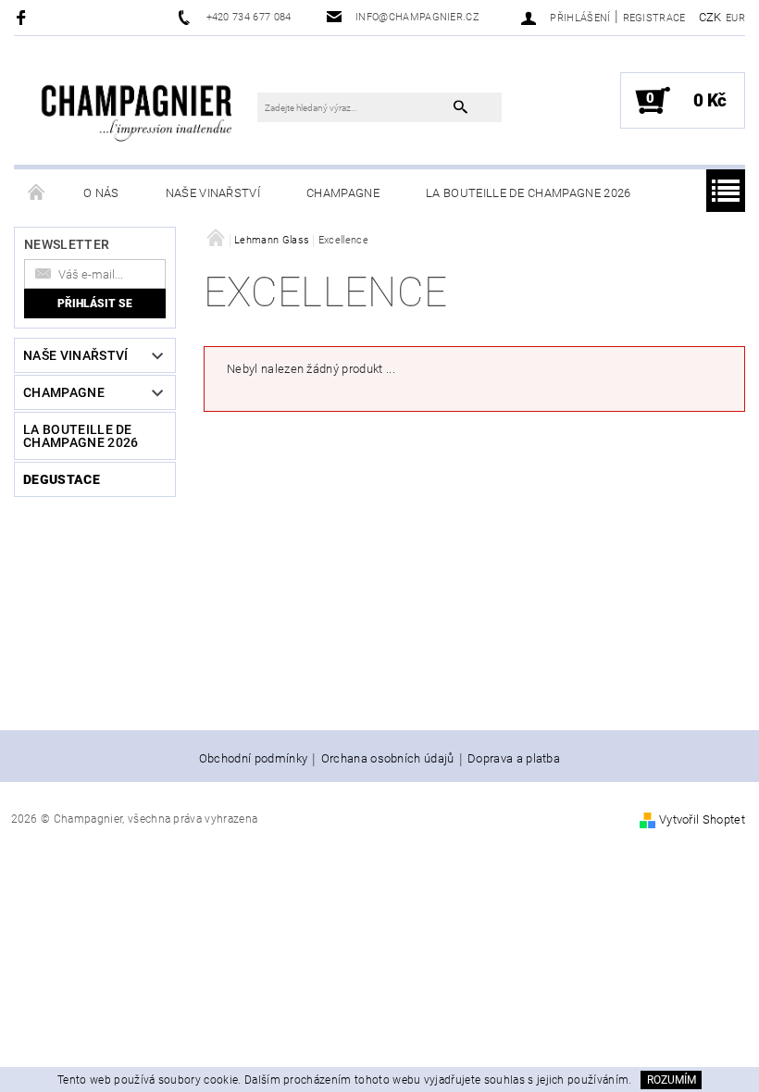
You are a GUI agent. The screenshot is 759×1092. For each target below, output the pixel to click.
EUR (735, 18)
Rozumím (671, 1079)
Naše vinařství (213, 193)
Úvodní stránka (37, 193)
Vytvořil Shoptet (702, 819)
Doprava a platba (513, 758)
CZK (710, 17)
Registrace (654, 18)
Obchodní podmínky (253, 758)
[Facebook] (23, 17)
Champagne (343, 193)
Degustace (61, 479)
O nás (101, 193)
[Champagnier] (136, 105)
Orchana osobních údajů (387, 758)
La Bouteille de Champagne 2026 (528, 193)
